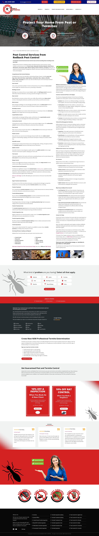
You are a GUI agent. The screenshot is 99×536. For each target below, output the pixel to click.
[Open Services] (42, 9)
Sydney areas (40, 168)
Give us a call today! (16, 175)
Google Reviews (59, 233)
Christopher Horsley (43, 433)
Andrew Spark (17, 432)
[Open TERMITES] (49, 9)
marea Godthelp (68, 431)
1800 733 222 (48, 246)
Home (14, 50)
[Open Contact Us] (81, 9)
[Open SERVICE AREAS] (73, 9)
